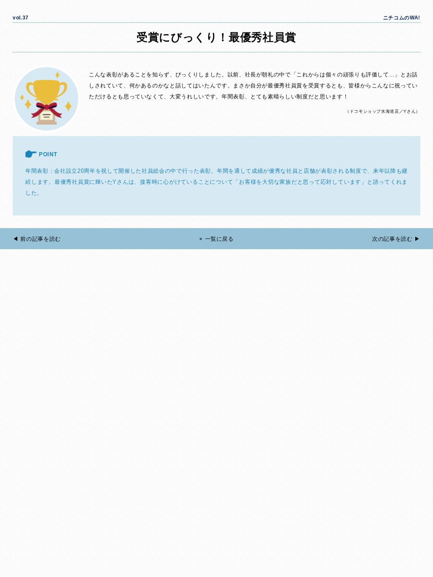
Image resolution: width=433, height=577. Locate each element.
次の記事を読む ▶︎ (396, 239)
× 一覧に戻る (216, 239)
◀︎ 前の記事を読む (37, 239)
